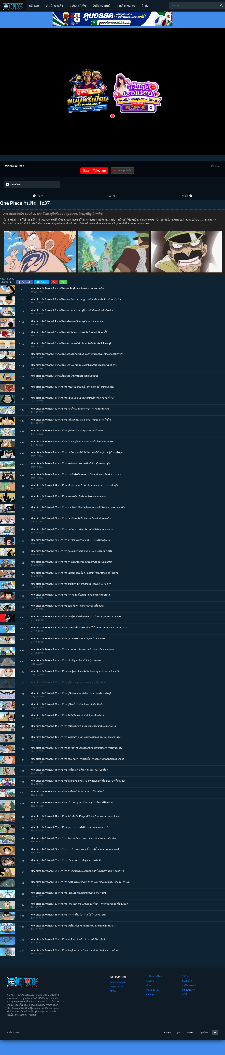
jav (178, 1032)
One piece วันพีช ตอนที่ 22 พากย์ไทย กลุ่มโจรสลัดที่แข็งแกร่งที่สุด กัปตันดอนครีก (71, 518)
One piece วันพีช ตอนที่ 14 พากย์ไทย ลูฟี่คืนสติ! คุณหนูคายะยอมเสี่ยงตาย (67, 430)
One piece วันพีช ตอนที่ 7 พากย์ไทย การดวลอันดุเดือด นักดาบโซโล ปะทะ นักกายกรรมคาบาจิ (77, 354)
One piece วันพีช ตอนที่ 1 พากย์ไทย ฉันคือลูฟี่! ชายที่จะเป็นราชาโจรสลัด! (67, 288)
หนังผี (184, 994)
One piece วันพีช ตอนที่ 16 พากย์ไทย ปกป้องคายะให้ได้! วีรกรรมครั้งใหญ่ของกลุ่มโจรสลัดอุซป (77, 452)
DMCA (113, 991)
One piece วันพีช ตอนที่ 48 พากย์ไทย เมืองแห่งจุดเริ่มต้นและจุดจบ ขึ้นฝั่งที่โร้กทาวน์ (72, 802)
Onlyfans (150, 981)
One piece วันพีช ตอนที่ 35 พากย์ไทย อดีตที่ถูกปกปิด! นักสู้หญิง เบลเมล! (66, 660)
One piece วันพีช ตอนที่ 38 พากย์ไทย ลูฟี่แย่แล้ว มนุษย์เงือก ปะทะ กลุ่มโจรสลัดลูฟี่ (71, 693)
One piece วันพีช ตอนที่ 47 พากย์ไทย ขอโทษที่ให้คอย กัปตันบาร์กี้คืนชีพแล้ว (68, 791)
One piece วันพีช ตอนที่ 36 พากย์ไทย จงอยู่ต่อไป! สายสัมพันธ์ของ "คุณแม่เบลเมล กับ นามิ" (75, 671)
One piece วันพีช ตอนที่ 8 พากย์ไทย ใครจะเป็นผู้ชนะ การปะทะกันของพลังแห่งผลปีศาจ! (74, 364)
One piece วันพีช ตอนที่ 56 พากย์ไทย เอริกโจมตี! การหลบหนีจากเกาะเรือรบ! (68, 892)
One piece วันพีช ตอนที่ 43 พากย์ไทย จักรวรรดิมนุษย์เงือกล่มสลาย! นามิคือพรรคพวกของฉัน (76, 748)
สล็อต (148, 985)
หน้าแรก (34, 5)
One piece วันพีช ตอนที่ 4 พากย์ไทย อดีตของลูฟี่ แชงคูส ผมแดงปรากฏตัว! (67, 321)
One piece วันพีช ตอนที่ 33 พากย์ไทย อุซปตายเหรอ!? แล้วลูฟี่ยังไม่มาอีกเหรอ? (69, 638)
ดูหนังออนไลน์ (152, 990)
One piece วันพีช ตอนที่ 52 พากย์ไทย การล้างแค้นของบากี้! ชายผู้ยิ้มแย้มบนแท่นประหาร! (75, 849)
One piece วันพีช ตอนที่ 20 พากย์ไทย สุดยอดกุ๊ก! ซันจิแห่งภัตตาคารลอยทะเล (68, 496)
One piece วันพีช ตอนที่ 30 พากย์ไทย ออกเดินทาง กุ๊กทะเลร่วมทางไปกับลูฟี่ (67, 605)
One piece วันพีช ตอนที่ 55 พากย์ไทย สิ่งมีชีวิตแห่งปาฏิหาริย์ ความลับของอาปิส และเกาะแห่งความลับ (81, 882)
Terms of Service (118, 982)
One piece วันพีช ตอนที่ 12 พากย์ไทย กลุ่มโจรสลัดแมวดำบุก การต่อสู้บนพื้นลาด (70, 408)
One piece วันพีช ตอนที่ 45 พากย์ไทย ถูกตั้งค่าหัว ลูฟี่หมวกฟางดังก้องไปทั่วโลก (69, 769)
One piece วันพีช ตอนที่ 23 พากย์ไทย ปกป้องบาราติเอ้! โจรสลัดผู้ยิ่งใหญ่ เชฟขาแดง (72, 529)
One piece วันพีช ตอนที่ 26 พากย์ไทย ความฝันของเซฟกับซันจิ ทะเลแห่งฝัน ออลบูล (71, 562)
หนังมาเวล (187, 981)
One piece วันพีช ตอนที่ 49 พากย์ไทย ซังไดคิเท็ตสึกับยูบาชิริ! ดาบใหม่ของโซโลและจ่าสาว (75, 816)
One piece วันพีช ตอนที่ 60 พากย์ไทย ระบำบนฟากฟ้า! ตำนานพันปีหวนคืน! (68, 939)
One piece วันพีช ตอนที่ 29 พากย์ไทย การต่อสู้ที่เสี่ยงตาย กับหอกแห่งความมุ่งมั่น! (70, 594)
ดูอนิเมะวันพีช (78, 5)
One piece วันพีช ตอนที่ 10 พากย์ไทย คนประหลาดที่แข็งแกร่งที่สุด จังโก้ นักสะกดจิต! (72, 387)
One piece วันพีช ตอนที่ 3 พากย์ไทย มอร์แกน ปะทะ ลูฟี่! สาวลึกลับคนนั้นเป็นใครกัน (72, 310)
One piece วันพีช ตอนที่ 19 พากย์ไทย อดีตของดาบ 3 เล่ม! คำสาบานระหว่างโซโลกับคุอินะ (75, 485)
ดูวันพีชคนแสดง (126, 5)
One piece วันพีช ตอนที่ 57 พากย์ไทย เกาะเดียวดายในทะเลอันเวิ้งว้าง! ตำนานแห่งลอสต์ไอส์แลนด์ (79, 904)
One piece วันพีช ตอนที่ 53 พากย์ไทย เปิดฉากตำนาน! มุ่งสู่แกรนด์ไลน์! (66, 860)
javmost (190, 1032)
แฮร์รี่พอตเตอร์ (189, 985)
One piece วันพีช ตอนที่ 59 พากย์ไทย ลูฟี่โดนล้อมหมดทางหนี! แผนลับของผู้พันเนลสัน (73, 925)
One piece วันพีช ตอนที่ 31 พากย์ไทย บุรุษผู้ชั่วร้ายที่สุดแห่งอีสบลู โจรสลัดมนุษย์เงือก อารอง (76, 616)
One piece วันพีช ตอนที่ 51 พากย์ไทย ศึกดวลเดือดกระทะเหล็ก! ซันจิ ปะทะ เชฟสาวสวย (73, 838)
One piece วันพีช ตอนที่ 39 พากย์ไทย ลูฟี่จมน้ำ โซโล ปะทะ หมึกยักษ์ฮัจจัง (67, 704)
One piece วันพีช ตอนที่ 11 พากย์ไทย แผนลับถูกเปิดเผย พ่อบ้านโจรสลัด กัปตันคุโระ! (72, 397)
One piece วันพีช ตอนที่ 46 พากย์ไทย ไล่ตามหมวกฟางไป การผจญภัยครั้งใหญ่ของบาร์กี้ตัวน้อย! (78, 780)
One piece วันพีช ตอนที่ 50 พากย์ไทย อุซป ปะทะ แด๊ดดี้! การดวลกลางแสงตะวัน (70, 827)
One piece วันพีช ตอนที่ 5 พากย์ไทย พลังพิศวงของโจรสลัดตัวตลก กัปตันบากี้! (69, 332)
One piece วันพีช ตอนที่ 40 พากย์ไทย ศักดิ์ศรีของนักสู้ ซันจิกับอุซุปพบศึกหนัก (68, 715)
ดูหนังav (204, 1032)
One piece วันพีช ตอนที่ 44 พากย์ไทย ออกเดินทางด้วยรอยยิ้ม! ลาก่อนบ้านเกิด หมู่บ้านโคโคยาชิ (78, 758)
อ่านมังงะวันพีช (54, 5)
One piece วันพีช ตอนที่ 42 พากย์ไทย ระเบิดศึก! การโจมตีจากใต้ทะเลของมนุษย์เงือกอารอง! (76, 737)
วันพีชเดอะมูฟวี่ (101, 5)
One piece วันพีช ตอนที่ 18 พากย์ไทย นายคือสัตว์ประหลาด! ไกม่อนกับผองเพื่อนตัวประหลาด (76, 474)
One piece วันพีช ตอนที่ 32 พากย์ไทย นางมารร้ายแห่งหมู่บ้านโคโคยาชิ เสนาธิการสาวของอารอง (79, 627)
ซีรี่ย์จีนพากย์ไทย (154, 976)
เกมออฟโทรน (188, 990)
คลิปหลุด (150, 994)
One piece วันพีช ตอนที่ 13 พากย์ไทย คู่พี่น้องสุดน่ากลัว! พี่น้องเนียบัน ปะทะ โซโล (71, 419)
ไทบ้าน (185, 976)
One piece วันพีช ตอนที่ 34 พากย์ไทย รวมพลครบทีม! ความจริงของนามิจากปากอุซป (72, 649)
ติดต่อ (145, 5)
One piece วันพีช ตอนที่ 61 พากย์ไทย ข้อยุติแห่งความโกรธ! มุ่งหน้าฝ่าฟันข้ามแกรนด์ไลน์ (75, 950)
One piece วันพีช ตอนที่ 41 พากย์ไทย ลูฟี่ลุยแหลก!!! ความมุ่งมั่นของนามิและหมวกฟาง (73, 726)
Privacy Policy (116, 986)
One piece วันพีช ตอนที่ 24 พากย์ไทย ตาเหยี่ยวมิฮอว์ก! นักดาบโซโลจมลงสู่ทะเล (70, 540)
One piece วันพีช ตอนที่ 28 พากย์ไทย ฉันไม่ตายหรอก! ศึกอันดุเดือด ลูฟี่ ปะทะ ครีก (71, 583)
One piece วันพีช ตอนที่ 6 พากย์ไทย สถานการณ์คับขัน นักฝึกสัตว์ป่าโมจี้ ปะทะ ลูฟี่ (71, 343)
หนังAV (167, 1032)
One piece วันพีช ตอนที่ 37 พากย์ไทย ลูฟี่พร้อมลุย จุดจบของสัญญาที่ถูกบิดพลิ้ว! (69, 682)
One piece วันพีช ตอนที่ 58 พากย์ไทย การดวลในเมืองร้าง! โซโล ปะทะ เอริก (68, 914)
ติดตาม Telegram (94, 170)
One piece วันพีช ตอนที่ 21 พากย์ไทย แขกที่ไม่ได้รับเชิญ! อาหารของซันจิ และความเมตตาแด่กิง (78, 507)
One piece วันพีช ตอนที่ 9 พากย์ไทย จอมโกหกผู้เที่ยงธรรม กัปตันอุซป (64, 376)
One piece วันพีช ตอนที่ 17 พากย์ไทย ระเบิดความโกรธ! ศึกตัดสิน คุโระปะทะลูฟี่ (70, 463)
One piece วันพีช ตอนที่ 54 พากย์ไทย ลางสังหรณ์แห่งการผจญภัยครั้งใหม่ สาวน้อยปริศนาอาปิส (78, 871)
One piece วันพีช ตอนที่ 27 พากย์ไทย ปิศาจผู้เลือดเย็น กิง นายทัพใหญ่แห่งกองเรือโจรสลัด (75, 573)
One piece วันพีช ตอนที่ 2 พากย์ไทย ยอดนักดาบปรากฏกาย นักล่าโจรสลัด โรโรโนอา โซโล (76, 299)
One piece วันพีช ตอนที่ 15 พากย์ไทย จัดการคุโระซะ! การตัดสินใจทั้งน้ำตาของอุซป (72, 441)
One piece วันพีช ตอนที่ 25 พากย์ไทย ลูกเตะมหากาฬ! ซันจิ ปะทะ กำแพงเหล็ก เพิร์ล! (72, 551)
